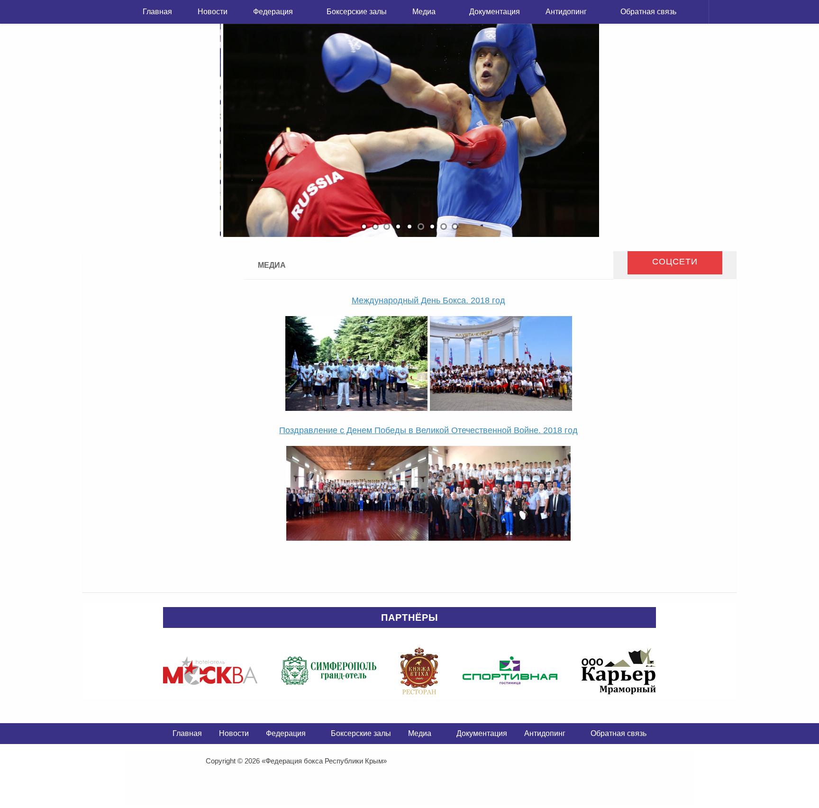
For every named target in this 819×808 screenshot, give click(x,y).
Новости (213, 12)
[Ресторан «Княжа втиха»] (419, 670)
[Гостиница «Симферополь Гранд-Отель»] (329, 670)
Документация (494, 12)
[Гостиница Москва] (210, 670)
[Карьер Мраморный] (619, 670)
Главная (157, 12)
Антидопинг (566, 12)
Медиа (424, 12)
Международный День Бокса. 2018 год (428, 300)
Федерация (273, 12)
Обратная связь (648, 12)
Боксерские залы (357, 12)
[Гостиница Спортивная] (510, 670)
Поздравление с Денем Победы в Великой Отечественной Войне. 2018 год (428, 430)
